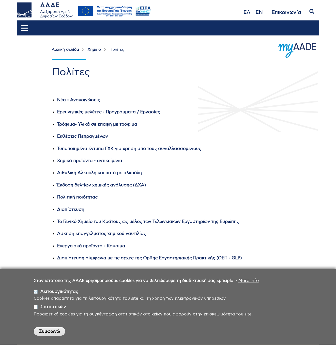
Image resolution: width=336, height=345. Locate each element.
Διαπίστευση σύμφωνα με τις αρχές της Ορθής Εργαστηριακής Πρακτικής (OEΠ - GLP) (149, 258)
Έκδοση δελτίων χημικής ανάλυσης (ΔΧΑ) (101, 185)
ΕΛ (247, 12)
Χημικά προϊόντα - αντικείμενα (89, 161)
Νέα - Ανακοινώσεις (78, 100)
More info (248, 281)
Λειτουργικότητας (59, 291)
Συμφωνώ (49, 331)
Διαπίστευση (70, 209)
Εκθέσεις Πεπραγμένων (83, 136)
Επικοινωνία (286, 12)
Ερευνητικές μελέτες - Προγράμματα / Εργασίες (108, 112)
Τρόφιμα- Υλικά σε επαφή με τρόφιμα (97, 124)
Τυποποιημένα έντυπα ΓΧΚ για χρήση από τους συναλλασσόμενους (129, 149)
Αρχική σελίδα (65, 49)
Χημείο (94, 49)
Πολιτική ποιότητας (77, 197)
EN (259, 12)
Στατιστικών (53, 307)
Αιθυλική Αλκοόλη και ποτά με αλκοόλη (99, 173)
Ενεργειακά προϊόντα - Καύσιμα (91, 246)
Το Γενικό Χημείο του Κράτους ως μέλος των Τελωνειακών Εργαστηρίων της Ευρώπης (148, 221)
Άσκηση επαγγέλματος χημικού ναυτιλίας (101, 233)
